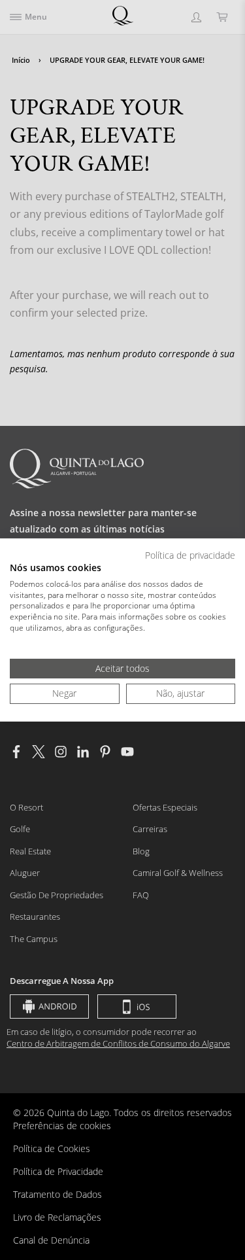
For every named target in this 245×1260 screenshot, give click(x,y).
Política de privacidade (190, 555)
